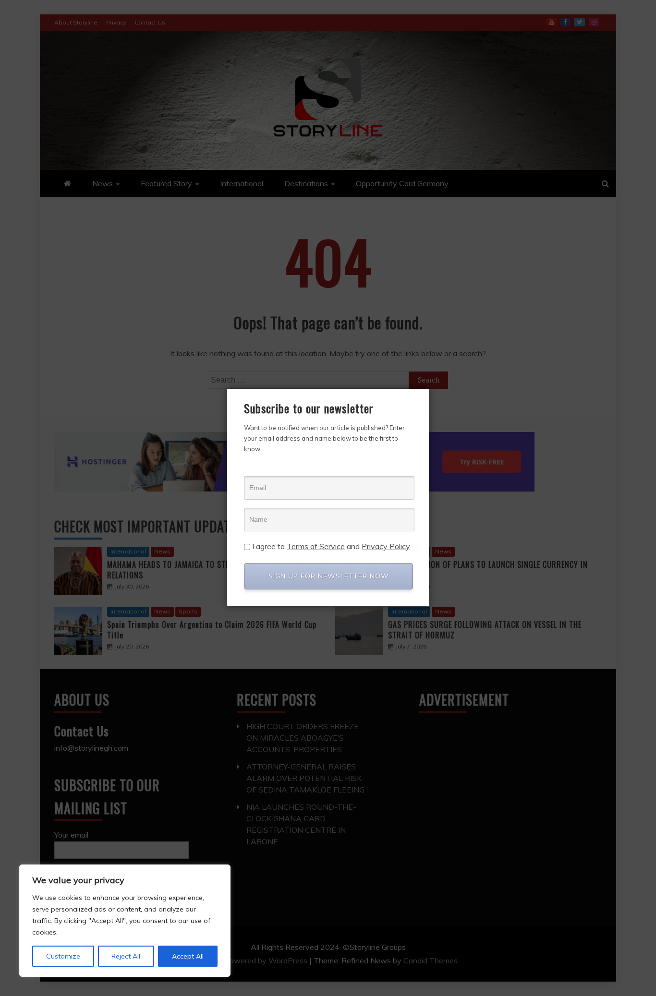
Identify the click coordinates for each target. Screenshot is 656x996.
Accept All (188, 956)
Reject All (125, 956)
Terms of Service (316, 546)
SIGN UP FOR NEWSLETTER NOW (328, 576)
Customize (63, 956)
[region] (125, 920)
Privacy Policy (386, 546)
